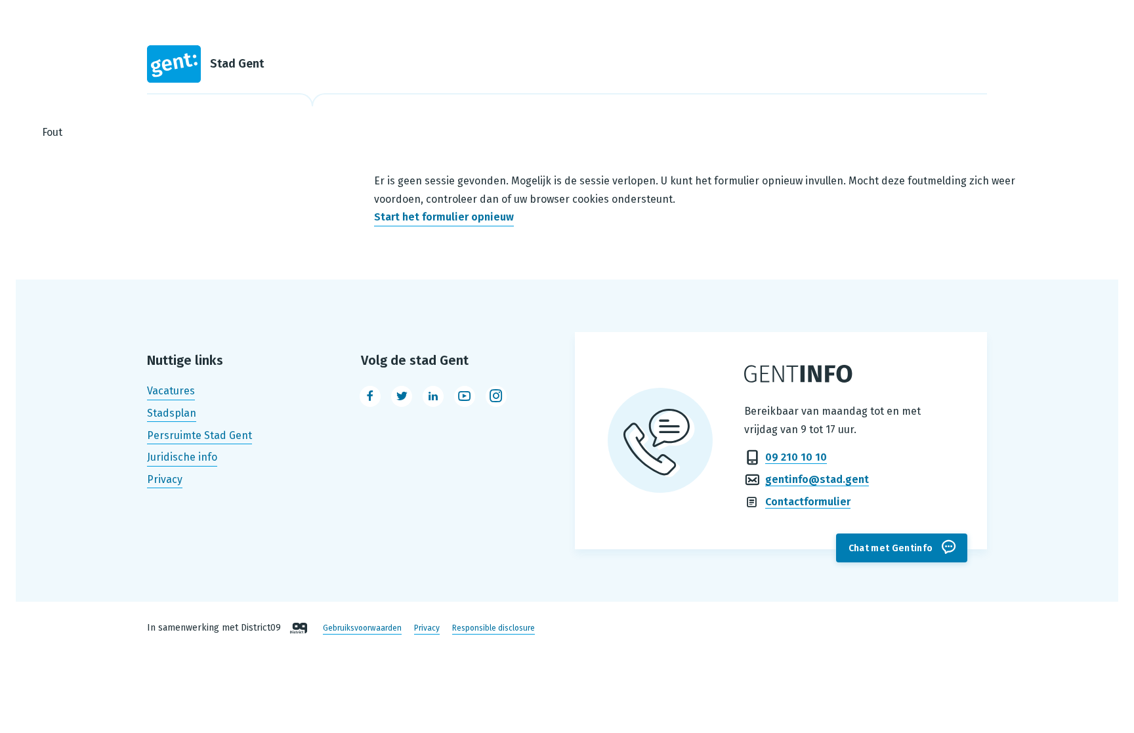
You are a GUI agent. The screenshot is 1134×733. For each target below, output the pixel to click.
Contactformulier (807, 501)
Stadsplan (171, 413)
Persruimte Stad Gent (199, 435)
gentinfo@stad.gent (817, 479)
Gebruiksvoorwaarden (362, 628)
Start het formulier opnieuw (444, 217)
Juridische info (182, 457)
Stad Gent (237, 63)
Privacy (164, 479)
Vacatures (171, 391)
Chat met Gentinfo (891, 548)
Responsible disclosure (493, 628)
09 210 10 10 (796, 457)
